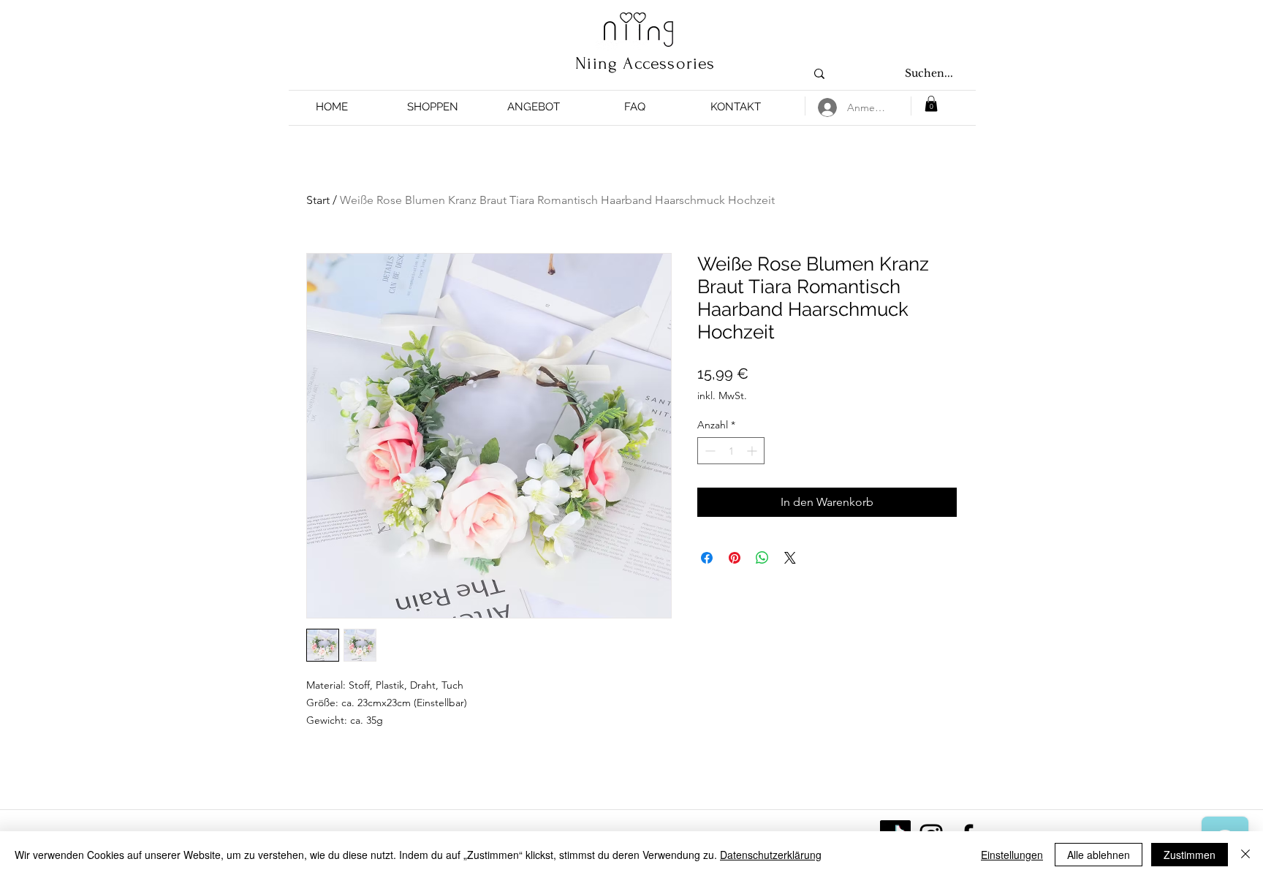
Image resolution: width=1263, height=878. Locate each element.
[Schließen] (1245, 854)
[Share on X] (790, 558)
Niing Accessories (645, 63)
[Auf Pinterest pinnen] (734, 558)
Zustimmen (1189, 854)
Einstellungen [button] (1012, 854)
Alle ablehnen (1098, 854)
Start (318, 200)
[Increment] (753, 450)
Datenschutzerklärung (771, 854)
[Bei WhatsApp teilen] (762, 558)
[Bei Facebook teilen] (707, 558)
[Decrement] (708, 450)
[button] (432, 107)
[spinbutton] (731, 450)
